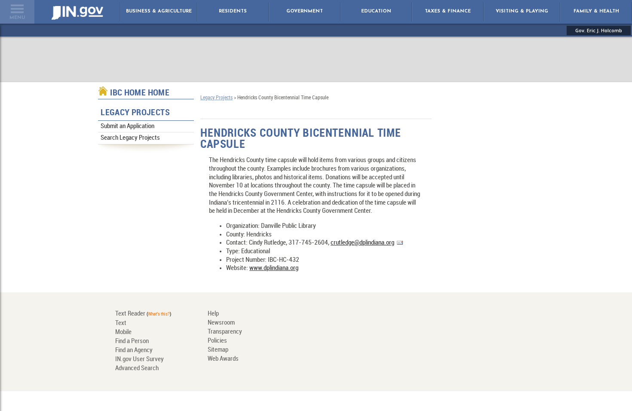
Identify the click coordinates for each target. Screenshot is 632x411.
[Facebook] (362, 342)
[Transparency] (362, 320)
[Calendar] (420, 320)
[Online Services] (304, 320)
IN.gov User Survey (139, 359)
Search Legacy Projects (130, 138)
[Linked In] (304, 342)
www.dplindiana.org (273, 268)
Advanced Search (137, 368)
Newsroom (221, 322)
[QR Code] (333, 320)
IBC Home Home (139, 93)
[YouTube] (391, 342)
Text (120, 323)
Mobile (123, 332)
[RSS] (420, 342)
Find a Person (132, 341)
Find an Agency (134, 350)
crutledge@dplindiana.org (362, 242)
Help (213, 313)
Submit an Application (127, 126)
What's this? (159, 314)
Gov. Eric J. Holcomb (598, 30)
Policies (217, 340)
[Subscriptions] (391, 320)
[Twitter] (333, 342)
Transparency (225, 331)
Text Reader (130, 313)
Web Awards (223, 359)
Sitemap (218, 350)
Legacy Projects (135, 112)
